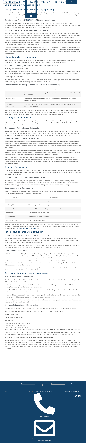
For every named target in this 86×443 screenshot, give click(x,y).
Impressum (68, 391)
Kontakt (59, 2)
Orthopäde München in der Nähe (26, 228)
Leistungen (43, 2)
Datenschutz (77, 391)
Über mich (52, 2)
